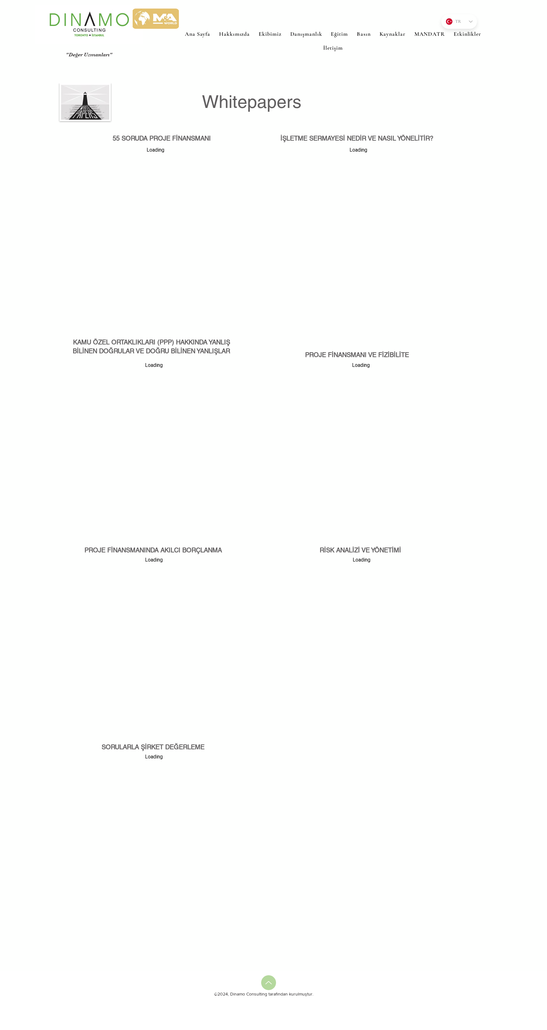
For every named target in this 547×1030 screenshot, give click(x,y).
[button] (339, 34)
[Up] (268, 982)
